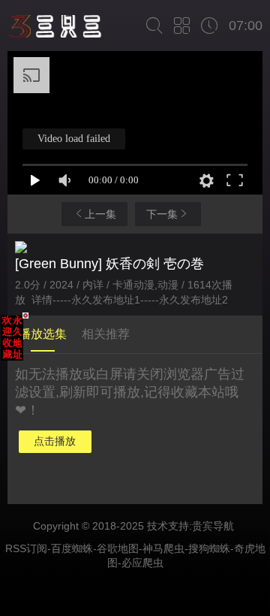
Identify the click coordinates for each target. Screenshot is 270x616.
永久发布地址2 (193, 300)
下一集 (162, 214)
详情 (42, 300)
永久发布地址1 (105, 300)
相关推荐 (106, 334)
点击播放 (55, 441)
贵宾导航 (213, 526)
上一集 (100, 214)
